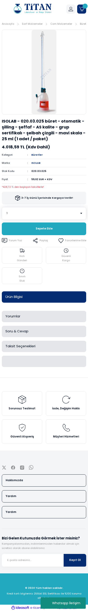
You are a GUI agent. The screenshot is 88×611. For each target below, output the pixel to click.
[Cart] (81, 9)
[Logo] (32, 9)
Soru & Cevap (16, 331)
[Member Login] (70, 9)
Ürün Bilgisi (14, 296)
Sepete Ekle (44, 228)
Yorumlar (12, 316)
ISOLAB (35, 163)
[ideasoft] (20, 608)
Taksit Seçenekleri (20, 346)
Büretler (37, 155)
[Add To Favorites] (72, 240)
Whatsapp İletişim (66, 603)
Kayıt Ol (75, 560)
